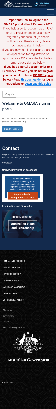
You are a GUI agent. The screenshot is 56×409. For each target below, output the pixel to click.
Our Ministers (8, 316)
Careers (6, 321)
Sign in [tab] (10, 94)
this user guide (31, 79)
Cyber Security (10, 293)
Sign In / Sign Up (12, 129)
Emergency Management (14, 287)
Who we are (7, 310)
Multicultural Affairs (13, 300)
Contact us (7, 163)
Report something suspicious (14, 327)
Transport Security (12, 274)
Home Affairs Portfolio (14, 261)
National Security (11, 267)
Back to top (7, 382)
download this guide (38, 83)
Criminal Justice (11, 280)
